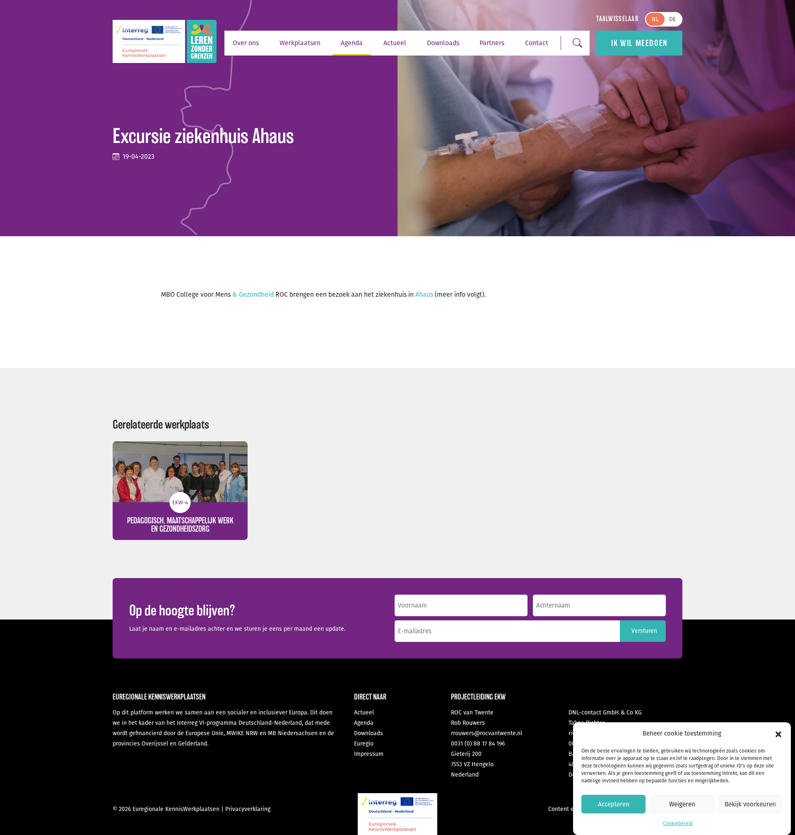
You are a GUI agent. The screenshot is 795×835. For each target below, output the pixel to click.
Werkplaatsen (299, 43)
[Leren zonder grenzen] (202, 41)
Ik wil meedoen (639, 43)
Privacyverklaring (247, 809)
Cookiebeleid (678, 823)
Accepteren (613, 804)
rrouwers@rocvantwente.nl (486, 733)
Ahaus (424, 294)
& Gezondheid (253, 294)
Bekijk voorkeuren (750, 804)
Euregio (363, 743)
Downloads (443, 43)
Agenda (352, 43)
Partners (491, 43)
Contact (536, 43)
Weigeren (682, 804)
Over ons (246, 43)
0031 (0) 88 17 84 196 (478, 743)
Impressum (368, 754)
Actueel (394, 43)
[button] (778, 734)
